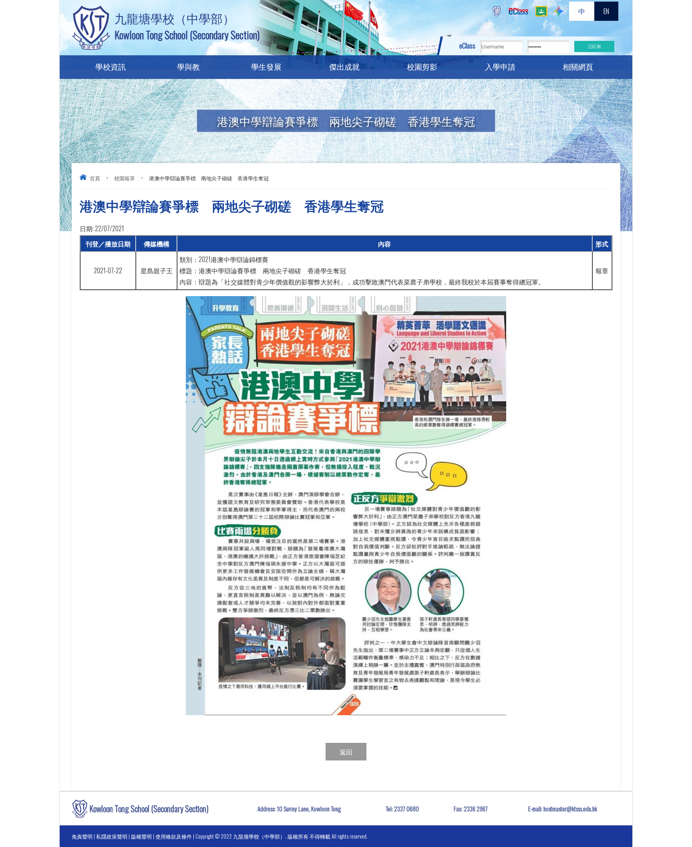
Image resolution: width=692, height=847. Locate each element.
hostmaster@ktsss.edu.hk (570, 808)
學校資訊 (110, 66)
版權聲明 (141, 836)
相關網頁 (578, 66)
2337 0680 (406, 808)
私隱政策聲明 (111, 836)
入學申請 (500, 66)
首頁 (95, 178)
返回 (346, 751)
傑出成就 (344, 66)
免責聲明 (82, 836)
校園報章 (124, 178)
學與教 (188, 66)
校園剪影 (422, 66)
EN (606, 11)
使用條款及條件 (173, 836)
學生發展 (266, 66)
